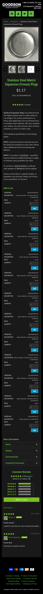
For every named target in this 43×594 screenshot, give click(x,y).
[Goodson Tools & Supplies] (12, 6)
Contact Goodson (28, 581)
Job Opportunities (13, 584)
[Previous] (5, 69)
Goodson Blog (13, 581)
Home (6, 21)
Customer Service (30, 578)
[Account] (18, 13)
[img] (9, 514)
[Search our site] (31, 13)
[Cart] (24, 13)
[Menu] (12, 13)
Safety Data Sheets (13, 578)
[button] (17, 105)
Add (34, 208)
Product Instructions (29, 576)
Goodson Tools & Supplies (21, 589)
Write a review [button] (21, 500)
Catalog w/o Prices (29, 584)
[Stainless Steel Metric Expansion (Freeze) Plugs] (12, 69)
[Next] (37, 69)
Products (14, 21)
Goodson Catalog (12, 576)
